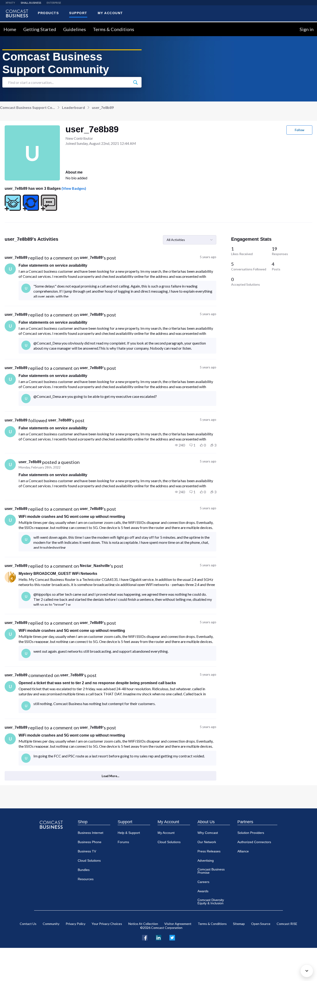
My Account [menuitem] (110, 13)
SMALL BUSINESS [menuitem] (31, 2)
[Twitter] (172, 937)
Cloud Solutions (89, 860)
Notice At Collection (143, 924)
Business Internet (90, 832)
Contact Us (28, 924)
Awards (202, 891)
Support (125, 822)
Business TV (87, 851)
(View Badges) (73, 188)
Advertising (205, 860)
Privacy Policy (75, 924)
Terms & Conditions (113, 29)
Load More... (110, 776)
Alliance (243, 851)
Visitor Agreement (177, 924)
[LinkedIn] (158, 937)
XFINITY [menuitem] (10, 2)
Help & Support (129, 832)
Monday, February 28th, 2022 (40, 467)
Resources (86, 879)
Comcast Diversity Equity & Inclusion (210, 901)
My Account (168, 822)
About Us (206, 822)
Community (51, 924)
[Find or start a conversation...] (135, 82)
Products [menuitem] (48, 13)
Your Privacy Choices (107, 924)
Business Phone (89, 842)
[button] (180, 445)
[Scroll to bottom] (306, 970)
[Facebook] (145, 937)
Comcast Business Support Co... (27, 107)
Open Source (260, 924)
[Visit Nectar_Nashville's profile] (10, 577)
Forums (123, 842)
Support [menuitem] (78, 13)
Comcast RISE (287, 924)
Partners (245, 822)
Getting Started (39, 29)
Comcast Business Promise (211, 871)
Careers (203, 881)
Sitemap (239, 924)
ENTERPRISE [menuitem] (54, 2)
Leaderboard (73, 107)
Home (9, 29)
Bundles (84, 869)
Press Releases (208, 851)
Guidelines (74, 29)
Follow (299, 130)
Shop (82, 822)
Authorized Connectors (254, 842)
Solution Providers (250, 832)
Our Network (206, 842)
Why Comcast (207, 832)
